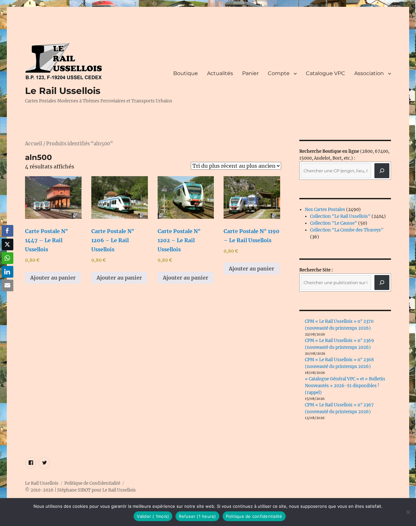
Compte (279, 73)
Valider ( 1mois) (153, 516)
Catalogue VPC (325, 73)
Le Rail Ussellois (62, 90)
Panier (250, 73)
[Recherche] (381, 170)
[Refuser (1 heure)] (408, 512)
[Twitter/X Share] (7, 244)
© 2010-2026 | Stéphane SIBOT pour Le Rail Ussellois (80, 490)
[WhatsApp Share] (7, 258)
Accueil (33, 144)
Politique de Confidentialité (92, 483)
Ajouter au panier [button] (53, 277)
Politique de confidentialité (254, 516)
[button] (7, 298)
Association (369, 73)
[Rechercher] (381, 282)
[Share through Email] (7, 285)
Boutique (185, 73)
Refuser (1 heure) (197, 516)
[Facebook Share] (7, 231)
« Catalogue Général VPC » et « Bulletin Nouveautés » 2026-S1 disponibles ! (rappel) (345, 385)
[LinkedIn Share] (7, 272)
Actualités (220, 73)
